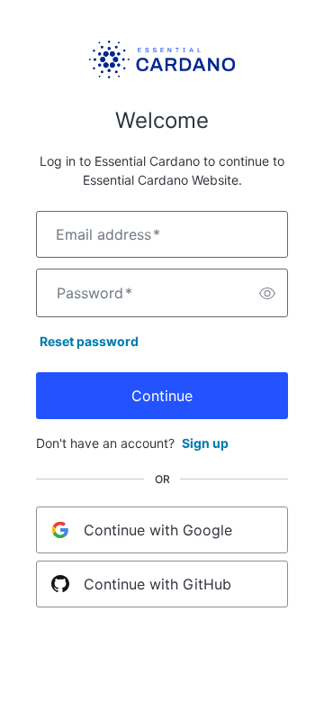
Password (94, 293)
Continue (162, 396)
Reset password (89, 341)
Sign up (205, 443)
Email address (108, 234)
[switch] (267, 292)
